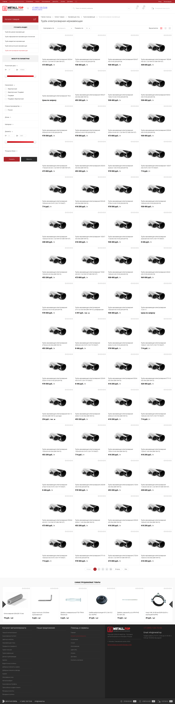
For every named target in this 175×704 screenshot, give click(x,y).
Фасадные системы (8, 694)
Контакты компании (77, 660)
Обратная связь (11, 701)
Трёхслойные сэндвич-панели (11, 687)
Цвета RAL (55, 1)
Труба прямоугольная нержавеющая (16, 46)
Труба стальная (7, 649)
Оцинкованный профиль (9, 684)
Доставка (70, 1)
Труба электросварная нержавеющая (16, 50)
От (6, 69)
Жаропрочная (12, 89)
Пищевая (11, 95)
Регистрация (167, 1)
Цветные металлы (8, 639)
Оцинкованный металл (9, 636)
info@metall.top (155, 632)
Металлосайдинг (7, 680)
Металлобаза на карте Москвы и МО (120, 645)
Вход (159, 1)
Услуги (37, 1)
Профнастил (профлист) (9, 646)
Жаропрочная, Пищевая (16, 92)
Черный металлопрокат (9, 632)
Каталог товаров (12, 19)
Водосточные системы (9, 663)
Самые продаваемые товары (87, 582)
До (17, 69)
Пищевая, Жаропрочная (16, 99)
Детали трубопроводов (9, 656)
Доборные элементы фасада (11, 670)
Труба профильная (7, 653)
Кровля (4, 674)
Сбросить (29, 159)
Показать (12, 159)
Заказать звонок (37, 9)
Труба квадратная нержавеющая (15, 41)
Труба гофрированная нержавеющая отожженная (20, 36)
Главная (4, 1)
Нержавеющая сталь (8, 643)
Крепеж (4, 660)
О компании (29, 1)
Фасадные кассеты (8, 691)
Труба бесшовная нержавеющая (15, 32)
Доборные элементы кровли (11, 667)
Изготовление (46, 1)
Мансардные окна (7, 677)
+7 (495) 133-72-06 (39, 7)
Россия (10, 110)
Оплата (63, 1)
